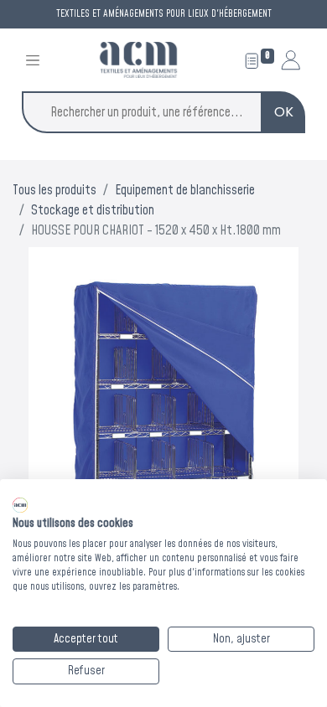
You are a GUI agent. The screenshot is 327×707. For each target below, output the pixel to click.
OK (283, 111)
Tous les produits (54, 190)
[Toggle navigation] (32, 60)
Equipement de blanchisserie (185, 190)
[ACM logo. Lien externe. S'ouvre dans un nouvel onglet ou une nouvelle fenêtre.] (20, 505)
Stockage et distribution (92, 210)
